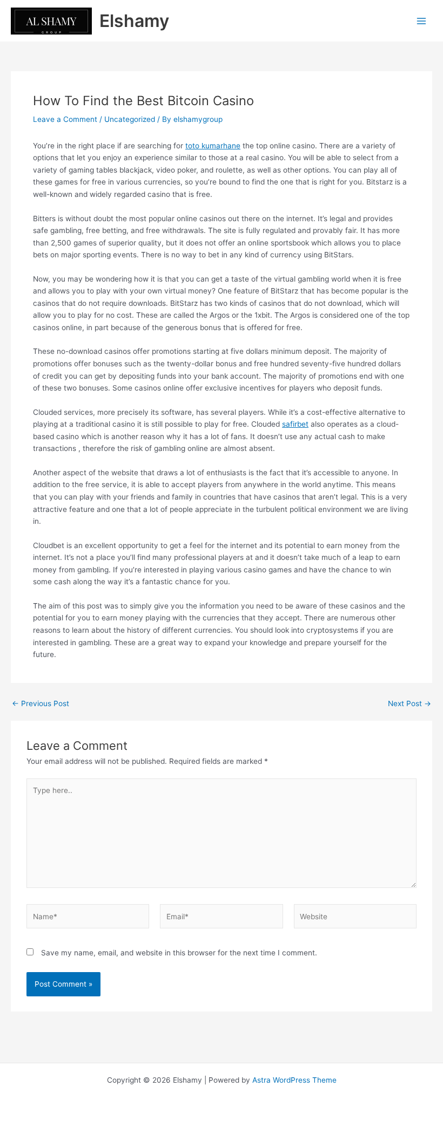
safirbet (295, 424)
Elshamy (134, 20)
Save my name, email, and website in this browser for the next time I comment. (179, 952)
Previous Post (40, 704)
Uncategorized (129, 119)
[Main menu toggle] (422, 21)
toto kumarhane (212, 145)
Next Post (409, 704)
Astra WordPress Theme (294, 1080)
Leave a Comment (65, 119)
